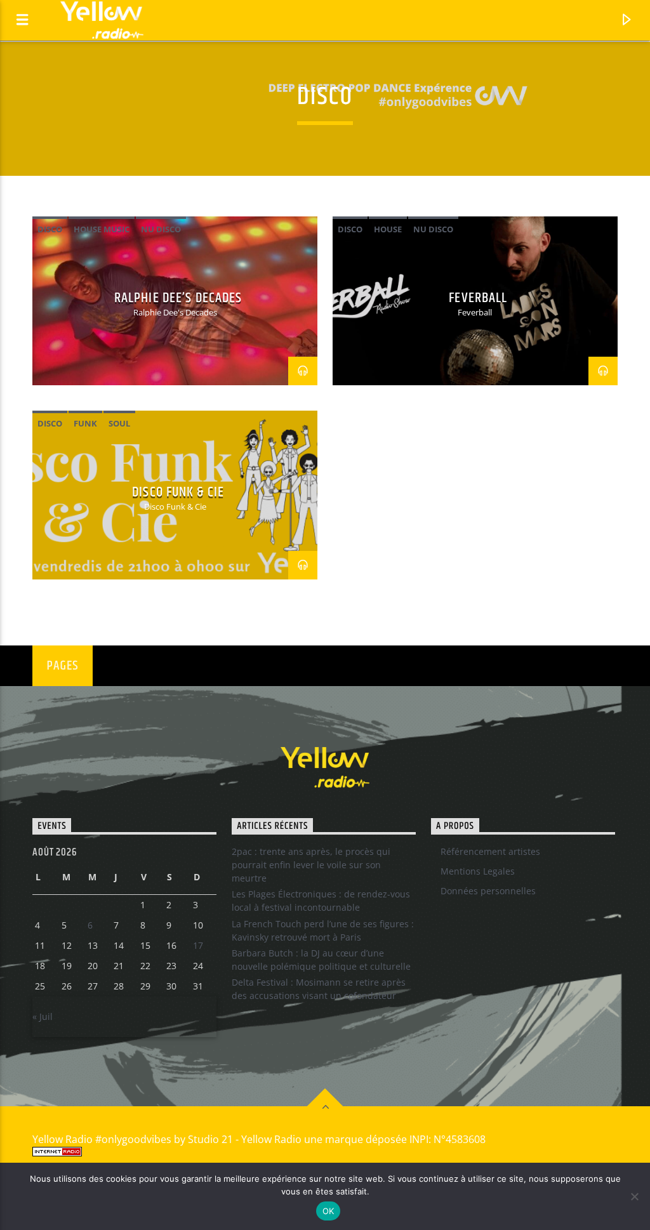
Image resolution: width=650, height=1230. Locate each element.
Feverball (478, 298)
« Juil (42, 1016)
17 (198, 945)
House (388, 229)
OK (328, 1211)
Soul (119, 423)
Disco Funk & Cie (178, 492)
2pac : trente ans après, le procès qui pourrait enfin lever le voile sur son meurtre (311, 864)
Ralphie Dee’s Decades (178, 298)
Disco (49, 229)
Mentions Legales (478, 871)
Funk (85, 423)
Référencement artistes (490, 851)
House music (101, 229)
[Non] (634, 1196)
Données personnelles (488, 891)
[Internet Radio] (325, 1151)
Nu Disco (161, 229)
